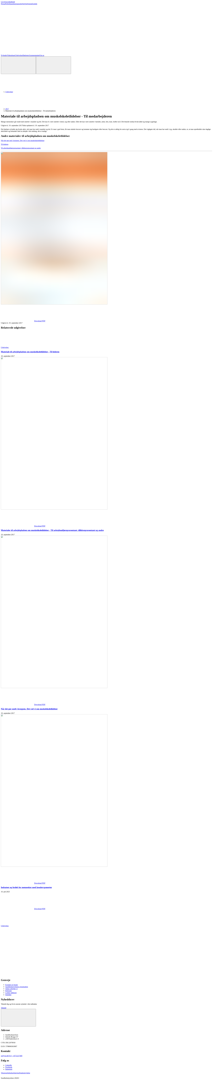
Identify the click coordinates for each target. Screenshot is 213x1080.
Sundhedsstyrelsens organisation (16, 987)
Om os (41, 55)
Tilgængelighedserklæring (10, 1073)
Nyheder (4, 55)
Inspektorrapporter (15, 4)
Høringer (26, 55)
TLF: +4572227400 (15, 1056)
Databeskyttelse (24, 1073)
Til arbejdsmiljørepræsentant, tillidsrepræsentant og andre (21, 148)
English (34, 4)
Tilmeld (3, 1008)
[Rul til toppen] (18, 1017)
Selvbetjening (27, 4)
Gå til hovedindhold (8, 2)
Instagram (8, 1069)
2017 (7, 109)
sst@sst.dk (4, 1056)
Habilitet (8, 995)
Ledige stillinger (11, 993)
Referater (8, 991)
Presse (3, 4)
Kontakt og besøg (11, 985)
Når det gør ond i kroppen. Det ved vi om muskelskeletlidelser (22, 140)
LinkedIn (8, 1065)
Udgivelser (19, 55)
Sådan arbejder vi (11, 989)
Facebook (8, 1067)
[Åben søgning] (18, 65)
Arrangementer (34, 55)
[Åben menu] (53, 65)
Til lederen (4, 144)
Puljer (7, 4)
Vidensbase (11, 55)
